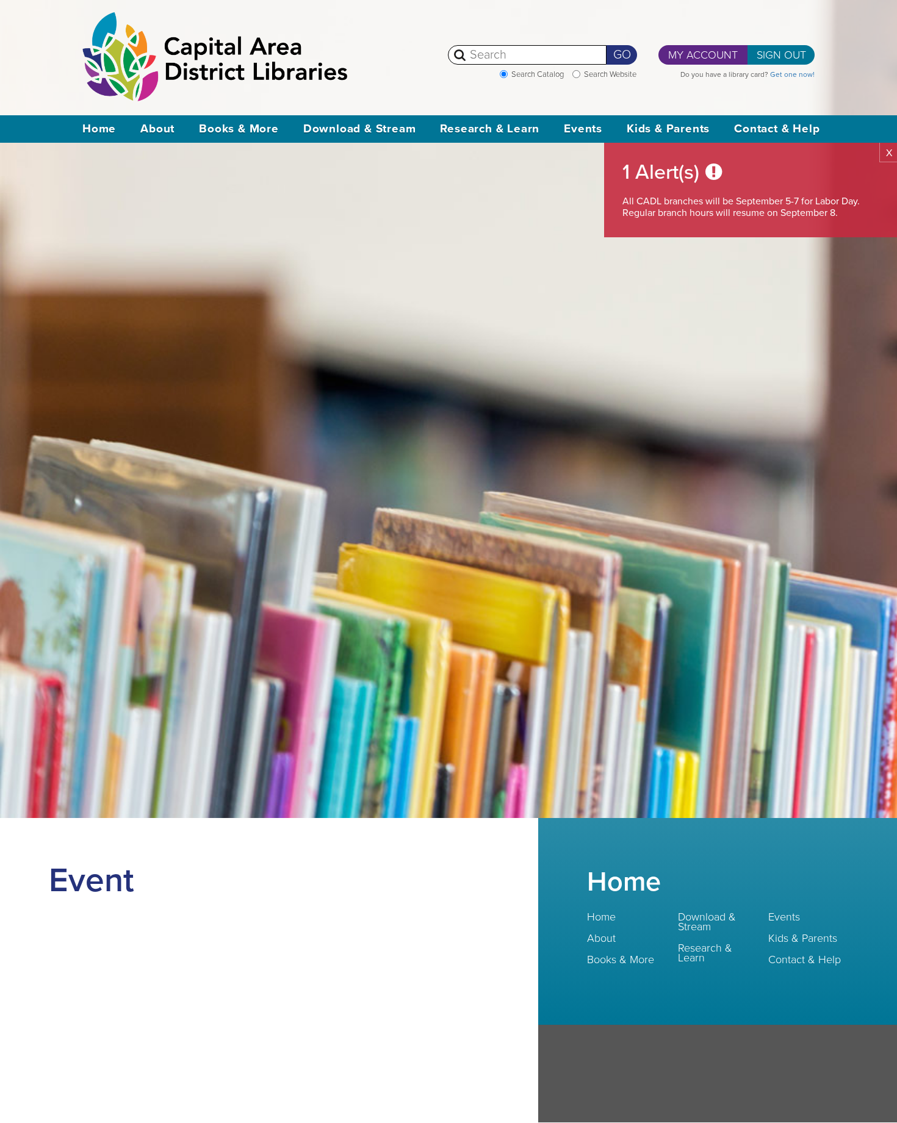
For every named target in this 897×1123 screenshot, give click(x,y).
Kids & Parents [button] (668, 128)
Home (99, 128)
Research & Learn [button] (489, 128)
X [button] (889, 153)
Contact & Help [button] (777, 128)
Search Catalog (537, 74)
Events (784, 917)
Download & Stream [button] (359, 128)
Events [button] (583, 128)
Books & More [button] (239, 128)
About (601, 938)
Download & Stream (707, 921)
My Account (703, 55)
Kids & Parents (802, 938)
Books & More (620, 959)
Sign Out (781, 55)
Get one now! (792, 74)
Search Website (610, 74)
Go (622, 55)
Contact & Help (804, 959)
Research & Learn (705, 953)
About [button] (157, 128)
